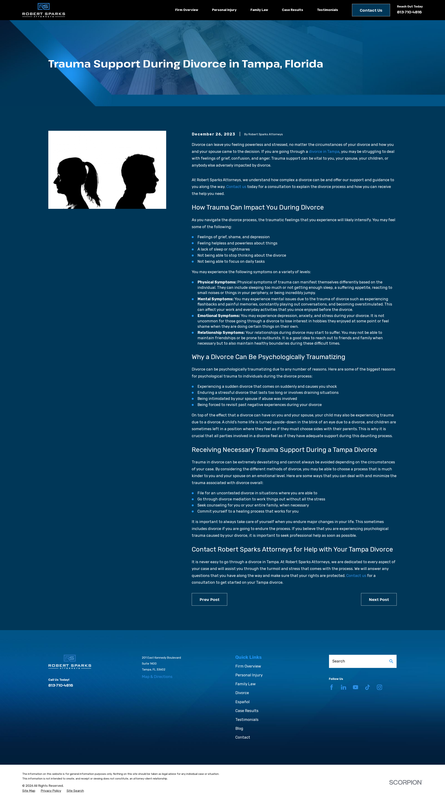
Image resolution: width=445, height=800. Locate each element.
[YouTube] (355, 687)
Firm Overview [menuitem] (186, 10)
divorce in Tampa (324, 151)
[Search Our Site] (391, 661)
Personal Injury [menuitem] (224, 10)
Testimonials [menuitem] (327, 10)
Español (242, 702)
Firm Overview (248, 666)
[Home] (43, 10)
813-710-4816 (409, 11)
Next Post (379, 599)
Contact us (236, 186)
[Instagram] (379, 687)
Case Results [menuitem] (292, 10)
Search (338, 661)
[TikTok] (367, 687)
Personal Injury (249, 675)
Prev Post (209, 599)
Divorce (242, 692)
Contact (242, 737)
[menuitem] (28, 791)
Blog (239, 728)
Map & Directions (157, 676)
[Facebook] (331, 687)
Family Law (245, 684)
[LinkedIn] (343, 687)
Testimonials (246, 719)
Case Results (246, 710)
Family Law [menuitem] (259, 10)
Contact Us (371, 10)
